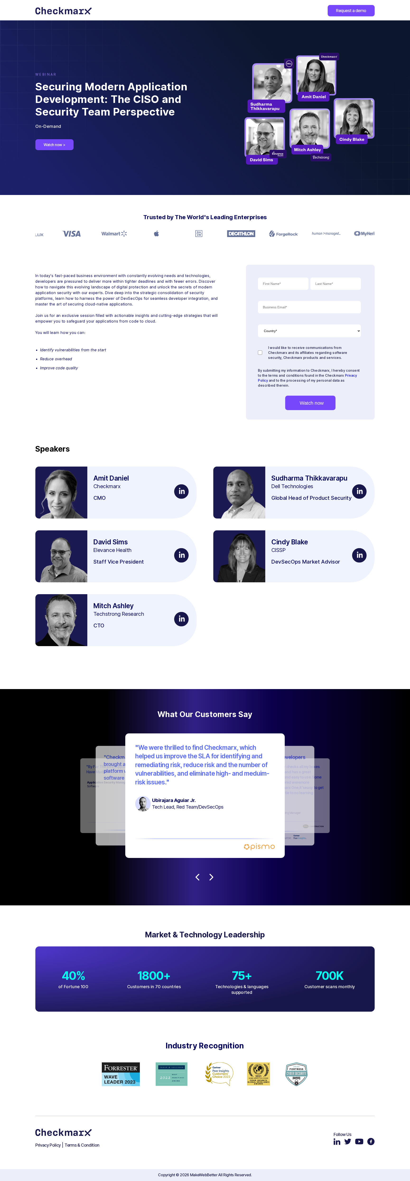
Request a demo (351, 10)
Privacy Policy (48, 1145)
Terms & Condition (82, 1145)
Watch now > (54, 144)
